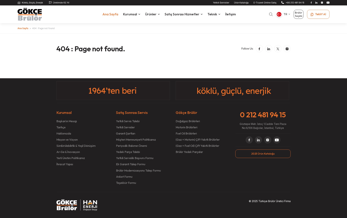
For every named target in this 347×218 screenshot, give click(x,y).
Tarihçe (61, 127)
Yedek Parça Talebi (128, 152)
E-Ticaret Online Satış (265, 2)
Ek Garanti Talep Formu (130, 164)
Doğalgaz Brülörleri (188, 121)
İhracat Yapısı (64, 164)
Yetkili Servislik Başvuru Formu (134, 158)
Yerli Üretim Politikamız (70, 158)
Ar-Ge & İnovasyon (68, 152)
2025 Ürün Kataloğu (263, 153)
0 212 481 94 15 (263, 114)
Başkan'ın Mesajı (66, 121)
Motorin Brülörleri (186, 127)
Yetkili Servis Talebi (128, 121)
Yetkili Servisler (221, 2)
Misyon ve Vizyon (67, 139)
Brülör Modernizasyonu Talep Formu (138, 170)
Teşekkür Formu (126, 183)
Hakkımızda (63, 133)
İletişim (230, 14)
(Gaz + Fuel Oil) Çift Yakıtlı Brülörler (197, 146)
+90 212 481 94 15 (295, 2)
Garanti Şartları (125, 133)
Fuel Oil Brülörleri (186, 133)
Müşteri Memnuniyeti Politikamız (136, 139)
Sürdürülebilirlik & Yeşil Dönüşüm (76, 146)
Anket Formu (124, 176)
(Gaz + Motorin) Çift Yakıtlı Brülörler (198, 139)
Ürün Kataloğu (241, 2)
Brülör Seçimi (298, 14)
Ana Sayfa (23, 28)
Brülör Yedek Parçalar (189, 152)
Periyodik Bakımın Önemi (131, 146)
